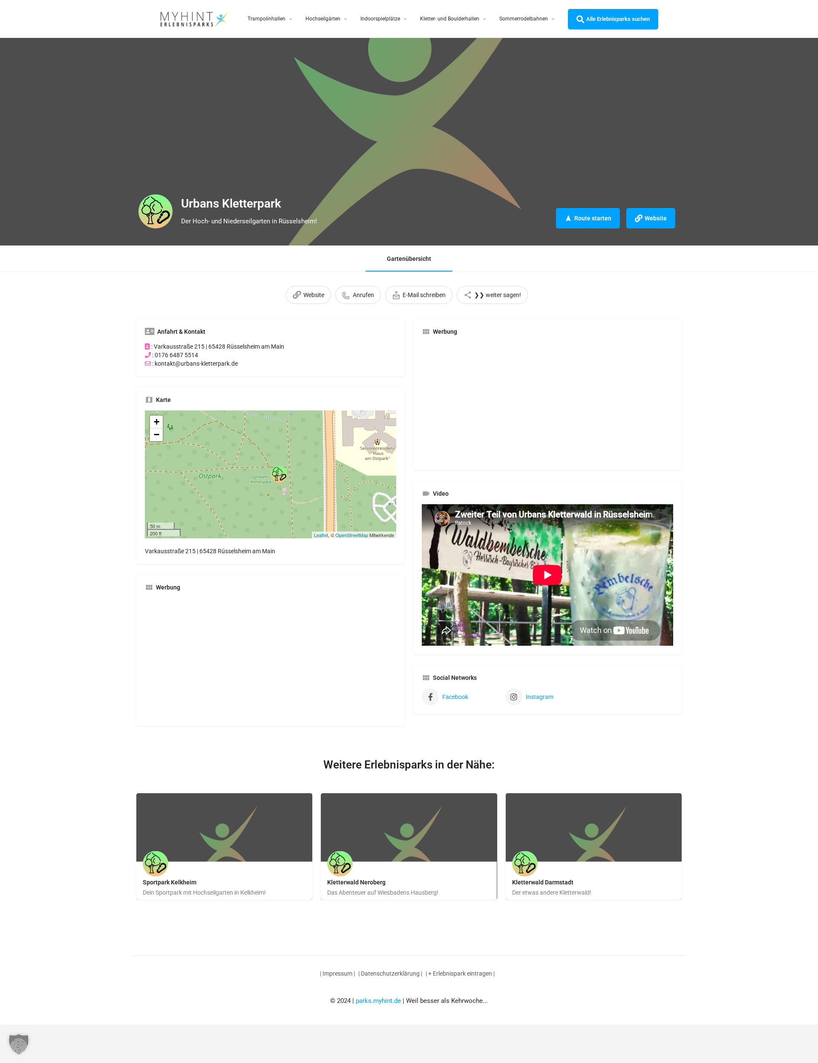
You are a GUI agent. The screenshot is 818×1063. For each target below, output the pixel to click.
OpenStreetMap (351, 535)
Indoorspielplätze (380, 19)
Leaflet (321, 535)
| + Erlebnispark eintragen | (460, 973)
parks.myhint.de (378, 1001)
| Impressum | (337, 973)
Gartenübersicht (409, 258)
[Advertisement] (270, 657)
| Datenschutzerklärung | (390, 973)
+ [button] (156, 421)
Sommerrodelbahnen (523, 19)
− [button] (156, 434)
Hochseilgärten (322, 19)
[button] (18, 1044)
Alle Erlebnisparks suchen (618, 19)
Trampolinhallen (266, 19)
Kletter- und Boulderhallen (449, 19)
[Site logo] (195, 18)
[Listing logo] (155, 211)
